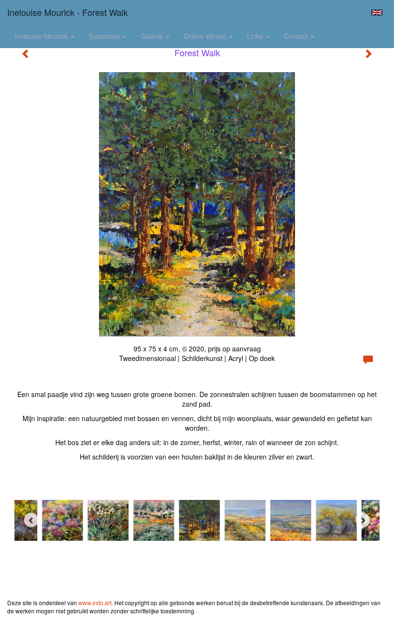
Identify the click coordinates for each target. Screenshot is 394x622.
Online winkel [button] (206, 36)
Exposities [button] (105, 36)
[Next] (363, 520)
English (376, 12)
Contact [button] (296, 36)
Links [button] (256, 36)
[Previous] (31, 520)
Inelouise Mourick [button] (42, 36)
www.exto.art (94, 602)
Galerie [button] (153, 36)
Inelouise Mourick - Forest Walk (67, 12)
